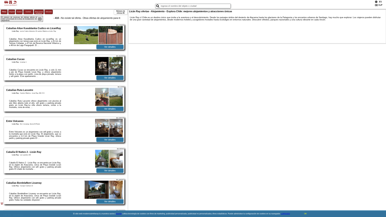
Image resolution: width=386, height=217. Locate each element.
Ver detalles (110, 47)
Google (119, 214)
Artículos (49, 12)
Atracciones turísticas (39, 12)
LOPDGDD (285, 214)
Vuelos (19, 12)
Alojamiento (12, 12)
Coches (28, 12)
